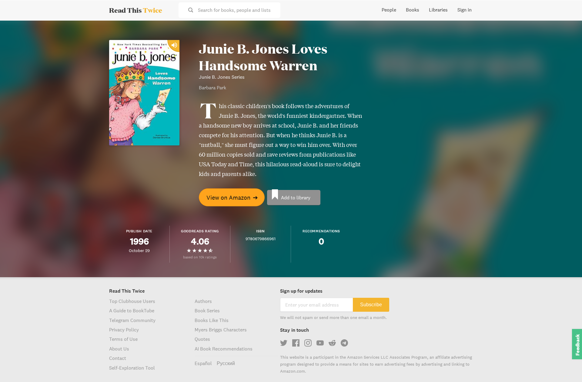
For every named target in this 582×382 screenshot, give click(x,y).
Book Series (207, 310)
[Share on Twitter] (567, 30)
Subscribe (371, 304)
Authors (203, 301)
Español (203, 363)
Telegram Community (132, 320)
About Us (119, 349)
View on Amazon (232, 197)
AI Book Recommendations (224, 349)
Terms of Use (123, 339)
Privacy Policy (124, 330)
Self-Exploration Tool (132, 368)
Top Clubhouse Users (132, 301)
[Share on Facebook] (567, 41)
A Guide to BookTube (131, 310)
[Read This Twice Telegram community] (344, 343)
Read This (135, 10)
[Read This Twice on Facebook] (295, 343)
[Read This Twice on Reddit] (332, 343)
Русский (226, 363)
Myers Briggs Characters (221, 330)
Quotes (202, 339)
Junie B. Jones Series (222, 77)
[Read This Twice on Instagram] (308, 343)
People (389, 10)
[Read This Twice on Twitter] (283, 343)
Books (412, 10)
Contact (117, 358)
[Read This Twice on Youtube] (320, 343)
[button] (566, 366)
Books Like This (212, 320)
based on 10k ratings (200, 257)
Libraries (438, 10)
